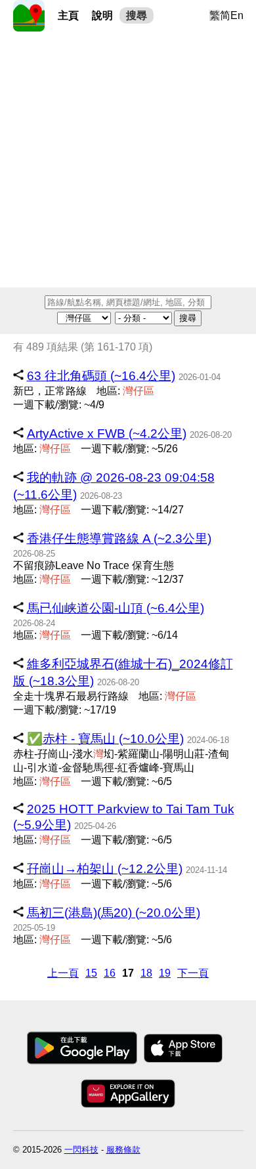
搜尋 (136, 15)
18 (146, 973)
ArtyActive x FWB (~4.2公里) (106, 433)
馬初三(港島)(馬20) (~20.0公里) (113, 913)
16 (110, 973)
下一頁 (193, 973)
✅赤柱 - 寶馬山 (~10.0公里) (105, 739)
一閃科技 (81, 1150)
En (237, 15)
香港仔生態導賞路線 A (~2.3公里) (119, 538)
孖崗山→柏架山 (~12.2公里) (104, 869)
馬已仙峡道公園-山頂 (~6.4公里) (115, 608)
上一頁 (63, 973)
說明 (102, 15)
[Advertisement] (128, 159)
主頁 (68, 15)
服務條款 (123, 1150)
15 (91, 973)
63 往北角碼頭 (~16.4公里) (101, 376)
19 (165, 973)
